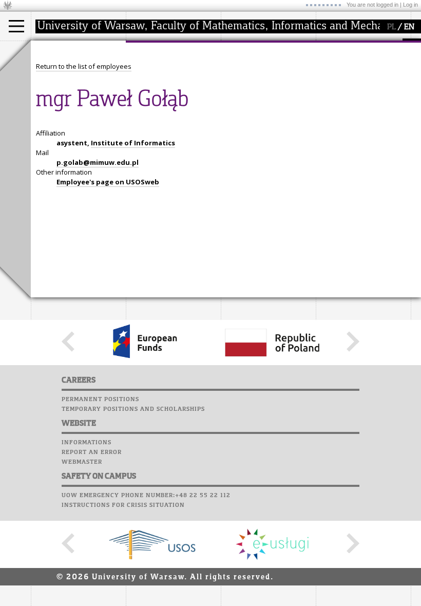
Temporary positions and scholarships (133, 409)
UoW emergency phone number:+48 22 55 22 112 (146, 496)
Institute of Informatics (133, 142)
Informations (86, 443)
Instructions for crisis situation (123, 505)
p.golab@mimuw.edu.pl (97, 162)
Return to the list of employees (83, 66)
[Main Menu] (16, 26)
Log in (410, 5)
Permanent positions (100, 399)
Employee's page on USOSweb (107, 181)
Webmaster (82, 462)
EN (409, 27)
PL (391, 27)
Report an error (92, 452)
